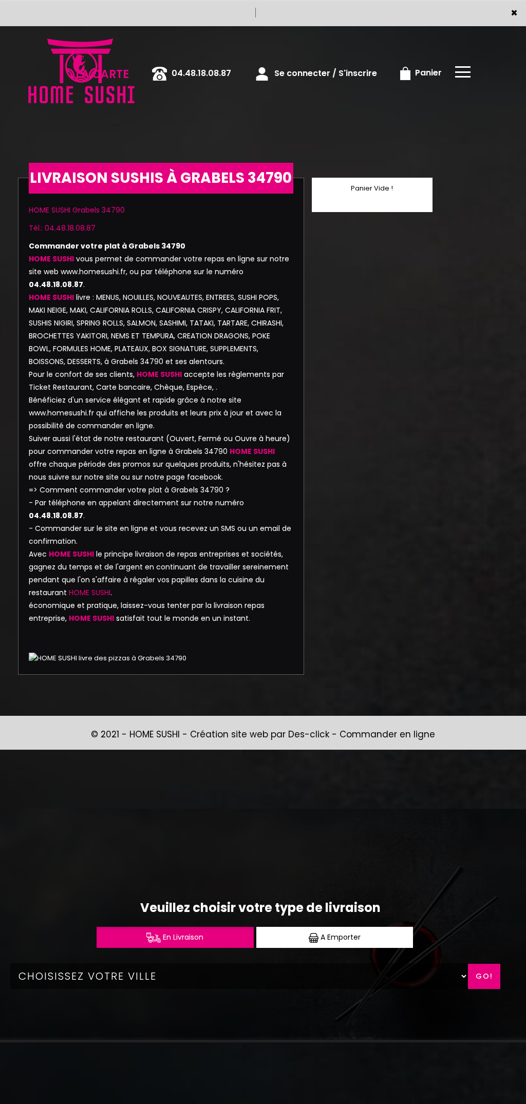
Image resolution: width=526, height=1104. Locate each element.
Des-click (308, 734)
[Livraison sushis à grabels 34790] (80, 40)
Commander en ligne (387, 734)
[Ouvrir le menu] (462, 72)
